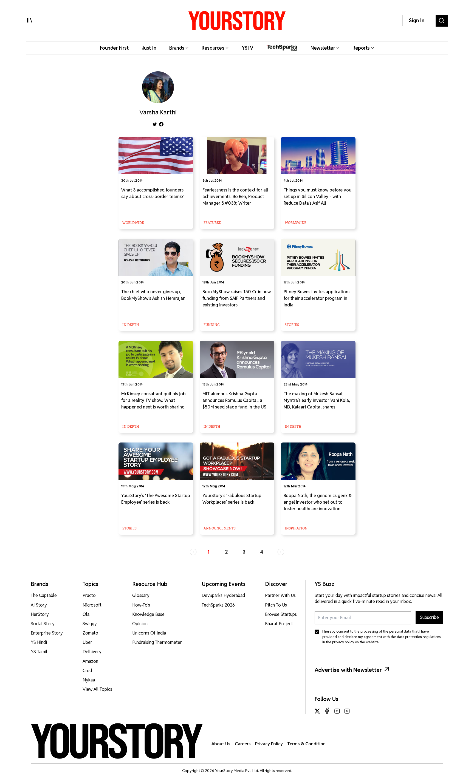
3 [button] (244, 552)
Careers (243, 744)
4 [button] (261, 552)
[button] (193, 552)
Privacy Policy (269, 744)
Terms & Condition (306, 744)
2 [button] (226, 552)
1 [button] (208, 552)
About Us (220, 744)
